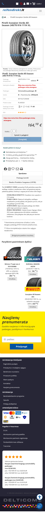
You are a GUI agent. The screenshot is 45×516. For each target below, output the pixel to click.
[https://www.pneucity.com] (7, 507)
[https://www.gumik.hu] (13, 507)
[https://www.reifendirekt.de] (3, 505)
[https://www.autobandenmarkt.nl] (22, 505)
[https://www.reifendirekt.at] (30, 505)
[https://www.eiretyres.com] (10, 507)
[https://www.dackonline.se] (11, 505)
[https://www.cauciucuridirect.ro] (18, 507)
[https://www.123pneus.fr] (6, 505)
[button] (40, 497)
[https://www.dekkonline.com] (17, 505)
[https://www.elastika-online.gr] (21, 507)
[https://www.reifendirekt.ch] (9, 505)
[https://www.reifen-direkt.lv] (34, 507)
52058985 (4, 3)
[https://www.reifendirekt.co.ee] (29, 507)
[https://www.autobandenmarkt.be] (36, 505)
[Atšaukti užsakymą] (21, 3)
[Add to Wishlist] (13, 169)
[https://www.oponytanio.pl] (16, 507)
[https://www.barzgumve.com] (24, 507)
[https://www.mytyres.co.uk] (25, 505)
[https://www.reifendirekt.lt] (32, 507)
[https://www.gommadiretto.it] (14, 505)
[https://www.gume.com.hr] (26, 507)
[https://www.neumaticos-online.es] (28, 505)
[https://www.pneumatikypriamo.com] (5, 507)
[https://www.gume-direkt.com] (33, 505)
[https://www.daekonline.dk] (20, 505)
